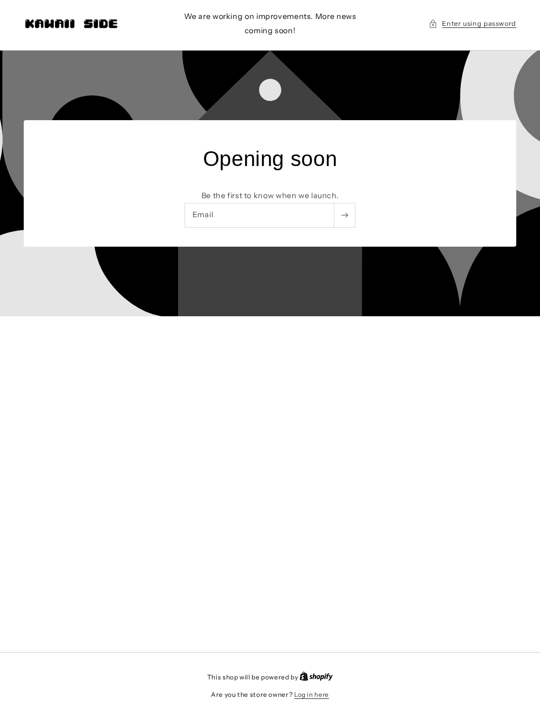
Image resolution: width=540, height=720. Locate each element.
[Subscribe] (344, 215)
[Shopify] (316, 677)
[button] (472, 23)
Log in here (311, 694)
